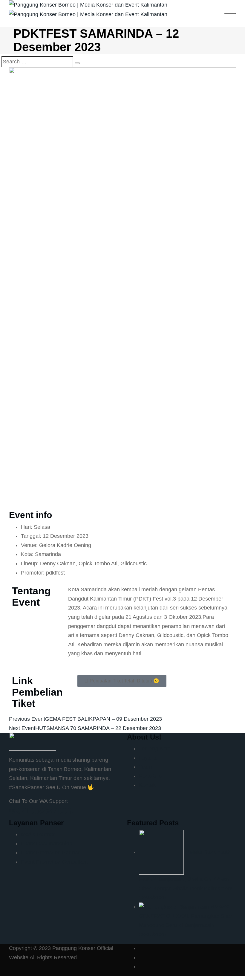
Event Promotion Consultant (54, 862)
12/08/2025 (152, 897)
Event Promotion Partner (50, 853)
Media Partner (38, 834)
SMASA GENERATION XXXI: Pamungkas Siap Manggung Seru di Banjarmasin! (185, 916)
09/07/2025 (152, 934)
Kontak (147, 785)
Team (145, 767)
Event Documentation (46, 844)
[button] (121, 681)
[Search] (77, 63)
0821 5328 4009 (42, 811)
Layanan (149, 758)
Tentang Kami (155, 749)
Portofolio (150, 776)
